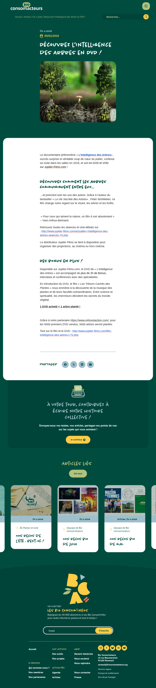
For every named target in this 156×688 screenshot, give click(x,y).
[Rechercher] (146, 17)
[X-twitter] (112, 648)
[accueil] (26, 6)
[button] (65, 364)
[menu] (146, 6)
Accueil (18, 16)
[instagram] (100, 648)
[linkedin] (118, 648)
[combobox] (124, 17)
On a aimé (37, 16)
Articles (27, 16)
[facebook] (106, 648)
